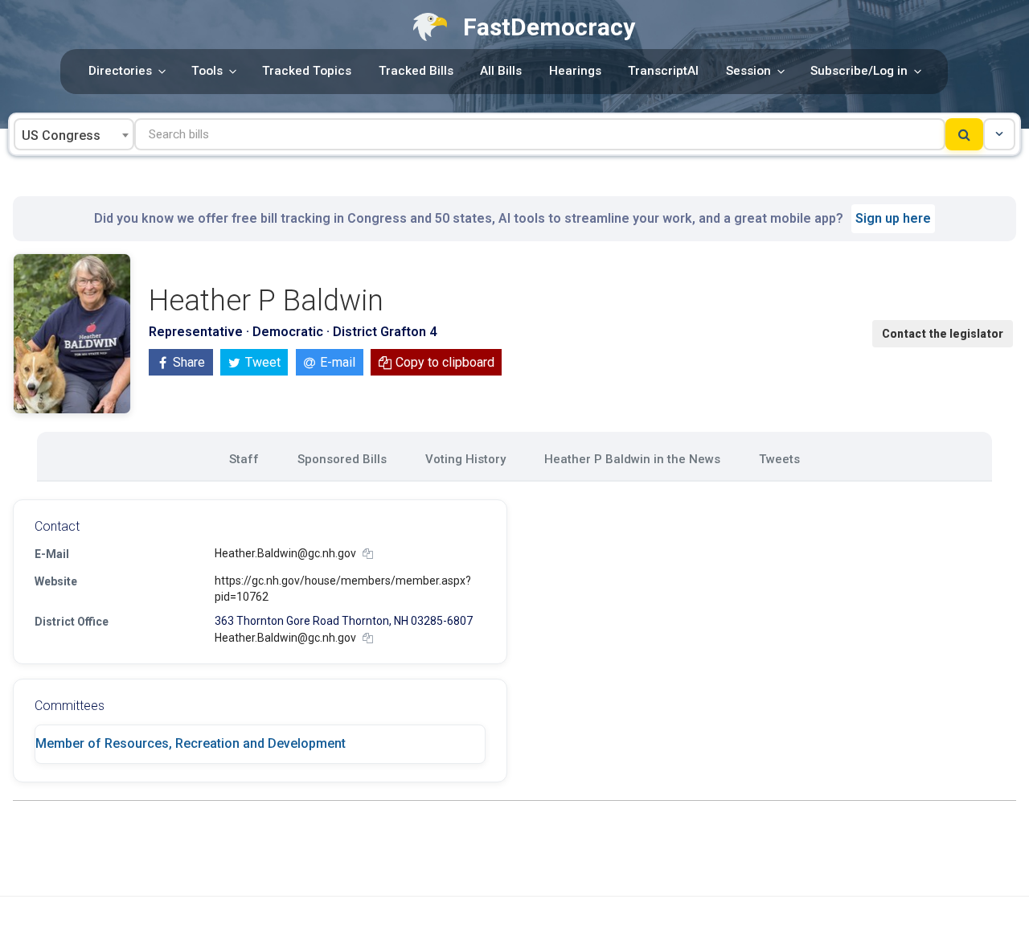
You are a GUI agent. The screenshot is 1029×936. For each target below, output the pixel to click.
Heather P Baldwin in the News (632, 459)
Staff (244, 459)
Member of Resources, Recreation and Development (190, 743)
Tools (207, 71)
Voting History (465, 459)
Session (748, 71)
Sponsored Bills (342, 459)
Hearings (575, 71)
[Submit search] (964, 134)
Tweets (779, 459)
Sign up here (893, 218)
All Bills (501, 71)
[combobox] (74, 134)
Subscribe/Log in (859, 71)
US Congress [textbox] (61, 135)
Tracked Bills (416, 71)
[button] (999, 134)
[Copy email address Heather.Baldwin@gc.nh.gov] (368, 553)
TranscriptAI (663, 71)
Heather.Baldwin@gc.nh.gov (285, 553)
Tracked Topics (306, 71)
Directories (120, 71)
